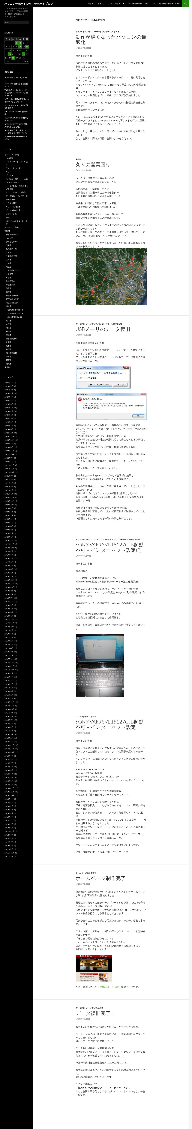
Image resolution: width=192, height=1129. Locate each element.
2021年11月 (9, 469)
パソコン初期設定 (121, 539)
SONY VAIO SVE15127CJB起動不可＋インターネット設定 (110, 724)
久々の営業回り (93, 164)
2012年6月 (8, 846)
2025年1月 (8, 415)
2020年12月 (9, 497)
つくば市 (9, 238)
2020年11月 (9, 501)
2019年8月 (8, 555)
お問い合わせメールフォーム (138, 3)
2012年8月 (8, 838)
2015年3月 (8, 734)
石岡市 (100, 1008)
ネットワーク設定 (83, 539)
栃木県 (8, 306)
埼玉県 (8, 267)
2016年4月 (8, 688)
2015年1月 (8, 741)
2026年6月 (8, 382)
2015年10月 (9, 709)
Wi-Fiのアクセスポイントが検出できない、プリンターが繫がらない (16, 92)
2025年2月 (8, 411)
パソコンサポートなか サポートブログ (28, 3)
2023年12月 (9, 436)
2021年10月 (9, 472)
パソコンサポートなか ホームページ (166, 3)
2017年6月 (8, 641)
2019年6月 (8, 562)
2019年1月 (8, 576)
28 (13, 58)
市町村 (7, 231)
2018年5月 (8, 605)
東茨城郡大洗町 (12, 299)
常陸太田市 (117, 324)
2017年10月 (9, 627)
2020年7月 (8, 515)
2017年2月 (8, 655)
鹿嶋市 (8, 364)
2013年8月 (8, 802)
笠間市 (8, 342)
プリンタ (9, 175)
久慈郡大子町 (11, 249)
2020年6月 (8, 519)
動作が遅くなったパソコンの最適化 (111, 39)
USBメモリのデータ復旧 (103, 329)
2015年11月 (9, 706)
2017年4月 (8, 648)
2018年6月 (8, 601)
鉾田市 (8, 356)
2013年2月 (8, 824)
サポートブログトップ (96, 3)
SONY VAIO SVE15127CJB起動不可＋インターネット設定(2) (110, 547)
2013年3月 (8, 820)
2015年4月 (8, 731)
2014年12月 (9, 745)
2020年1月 (8, 537)
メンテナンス (107, 32)
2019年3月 (8, 569)
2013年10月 (9, 795)
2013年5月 (8, 813)
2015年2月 (8, 738)
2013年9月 (8, 799)
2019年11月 (9, 544)
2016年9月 (8, 673)
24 (23, 54)
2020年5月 (8, 522)
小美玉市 (9, 274)
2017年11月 (9, 623)
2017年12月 (9, 619)
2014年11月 (9, 749)
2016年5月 (8, 684)
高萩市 (8, 360)
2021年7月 (8, 476)
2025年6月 (8, 404)
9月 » (26, 61)
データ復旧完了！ (96, 1013)
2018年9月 (8, 591)
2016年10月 (9, 670)
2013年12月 (9, 788)
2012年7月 (8, 842)
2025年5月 (8, 408)
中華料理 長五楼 (109, 986)
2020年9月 (8, 508)
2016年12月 (9, 662)
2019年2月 (8, 573)
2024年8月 (8, 422)
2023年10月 (9, 440)
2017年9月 (8, 630)
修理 (8, 217)
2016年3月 (8, 691)
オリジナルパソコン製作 (16, 192)
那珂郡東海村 (11, 353)
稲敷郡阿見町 (11, 338)
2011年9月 (8, 856)
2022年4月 (8, 461)
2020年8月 (8, 512)
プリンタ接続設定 (13, 210)
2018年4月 (8, 609)
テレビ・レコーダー (14, 168)
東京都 (93, 873)
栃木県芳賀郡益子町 (16, 310)
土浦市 (8, 263)
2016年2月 (8, 695)
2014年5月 (8, 770)
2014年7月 (8, 763)
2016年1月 (8, 698)
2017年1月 (8, 659)
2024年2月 (8, 433)
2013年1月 (8, 828)
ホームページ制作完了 (101, 878)
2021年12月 (9, 465)
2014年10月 (9, 752)
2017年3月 (8, 652)
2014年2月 (8, 781)
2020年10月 (9, 504)
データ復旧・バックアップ (86, 324)
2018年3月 (8, 612)
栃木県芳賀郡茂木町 (16, 313)
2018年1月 (8, 616)
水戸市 (8, 324)
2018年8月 (8, 594)
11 (27, 46)
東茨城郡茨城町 (12, 303)
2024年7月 (8, 425)
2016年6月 (8, 680)
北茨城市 (9, 252)
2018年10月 (9, 587)
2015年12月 (9, 702)
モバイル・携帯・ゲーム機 (17, 179)
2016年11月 (9, 666)
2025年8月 (8, 400)
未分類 (78, 159)
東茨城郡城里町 (12, 295)
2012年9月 (8, 835)
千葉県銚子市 (11, 256)
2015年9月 (8, 713)
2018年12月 (9, 580)
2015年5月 (8, 727)
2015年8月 (8, 716)
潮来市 (8, 328)
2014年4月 (8, 774)
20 (10, 54)
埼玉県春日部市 (14, 270)
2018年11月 (9, 583)
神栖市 (8, 335)
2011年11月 (9, 853)
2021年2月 (8, 490)
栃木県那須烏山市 (15, 317)
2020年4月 (8, 526)
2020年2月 (8, 533)
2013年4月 (8, 817)
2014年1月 (8, 784)
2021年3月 (8, 487)
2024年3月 (8, 429)
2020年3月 (8, 530)
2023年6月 (8, 443)
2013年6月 (8, 810)
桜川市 (8, 320)
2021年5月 (8, 483)
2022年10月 (9, 454)
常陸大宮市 (10, 281)
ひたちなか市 (11, 242)
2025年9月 (8, 397)
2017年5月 (8, 644)
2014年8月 (8, 759)
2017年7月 (8, 637)
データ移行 (10, 199)
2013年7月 (8, 806)
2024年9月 (8, 418)
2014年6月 (8, 767)
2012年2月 (8, 849)
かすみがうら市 (12, 234)
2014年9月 (8, 756)
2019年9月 (8, 551)
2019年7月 (8, 558)
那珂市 (116, 32)
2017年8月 (8, 634)
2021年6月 (8, 479)
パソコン (94, 539)
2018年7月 (8, 598)
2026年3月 (8, 390)
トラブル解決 (81, 32)
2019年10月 (9, 548)
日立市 (8, 288)
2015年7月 (8, 720)
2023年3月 (8, 447)
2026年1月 (8, 393)
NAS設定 (9, 158)
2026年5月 (8, 386)
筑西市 (8, 346)
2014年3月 (8, 777)
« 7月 (7, 61)
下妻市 (8, 245)
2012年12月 (9, 831)
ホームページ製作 (83, 873)
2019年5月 (8, 565)
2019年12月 (9, 540)
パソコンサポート (115, 3)
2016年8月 (8, 677)
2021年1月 (8, 494)
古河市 (8, 259)
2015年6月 (8, 723)
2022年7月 (8, 458)
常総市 (8, 277)
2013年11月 (9, 792)
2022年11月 (9, 451)
